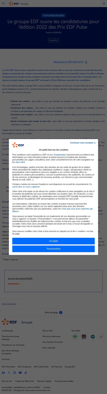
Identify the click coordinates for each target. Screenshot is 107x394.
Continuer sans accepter (81, 143)
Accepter (53, 241)
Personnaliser (53, 249)
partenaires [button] (59, 154)
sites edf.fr (20, 162)
